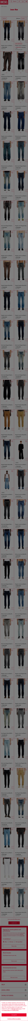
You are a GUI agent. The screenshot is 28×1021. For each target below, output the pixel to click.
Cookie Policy (15, 1010)
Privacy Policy (6, 1010)
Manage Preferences (16, 1008)
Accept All (14, 1014)
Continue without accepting (14, 1018)
